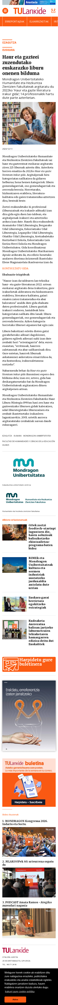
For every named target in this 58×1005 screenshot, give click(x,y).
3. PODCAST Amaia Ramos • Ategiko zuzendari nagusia (27, 904)
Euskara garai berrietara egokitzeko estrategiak (39, 602)
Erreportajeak (14, 21)
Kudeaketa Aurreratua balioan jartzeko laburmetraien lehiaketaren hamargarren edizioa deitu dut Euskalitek (41, 632)
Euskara (18, 435)
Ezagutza (7, 435)
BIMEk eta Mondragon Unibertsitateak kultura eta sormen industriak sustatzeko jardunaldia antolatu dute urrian (41, 573)
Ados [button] (15, 999)
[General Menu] (5, 11)
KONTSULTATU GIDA (15, 268)
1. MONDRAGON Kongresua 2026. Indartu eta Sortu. (25, 822)
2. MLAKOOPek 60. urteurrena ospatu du (28, 863)
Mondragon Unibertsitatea (37, 435)
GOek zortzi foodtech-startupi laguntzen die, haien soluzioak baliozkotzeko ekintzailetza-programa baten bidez (42, 536)
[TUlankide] (29, 10)
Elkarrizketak (39, 21)
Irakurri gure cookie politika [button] (19, 991)
